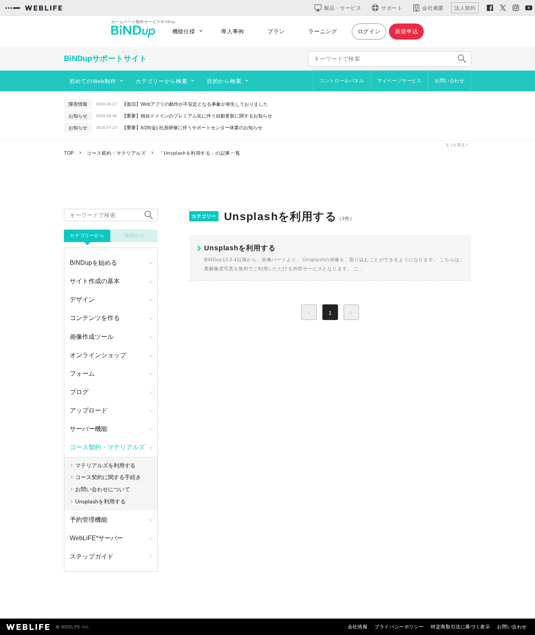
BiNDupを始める (93, 262)
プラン (276, 31)
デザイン (82, 299)
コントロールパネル (342, 80)
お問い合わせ (450, 80)
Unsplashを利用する (100, 501)
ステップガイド (92, 556)
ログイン (369, 31)
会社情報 (357, 627)
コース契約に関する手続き (108, 477)
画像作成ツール (92, 336)
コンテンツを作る (95, 318)
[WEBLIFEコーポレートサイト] (33, 8)
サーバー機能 (88, 428)
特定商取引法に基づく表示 (460, 627)
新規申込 (406, 31)
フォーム (82, 373)
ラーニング (322, 31)
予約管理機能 (88, 519)
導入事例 (232, 31)
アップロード (88, 410)
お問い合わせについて (102, 489)
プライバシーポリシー (399, 627)
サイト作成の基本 (95, 281)
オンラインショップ (98, 355)
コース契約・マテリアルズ (107, 447)
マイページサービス (399, 80)
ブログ (79, 392)
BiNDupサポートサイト (105, 58)
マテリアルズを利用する (105, 465)
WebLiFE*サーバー (96, 538)
